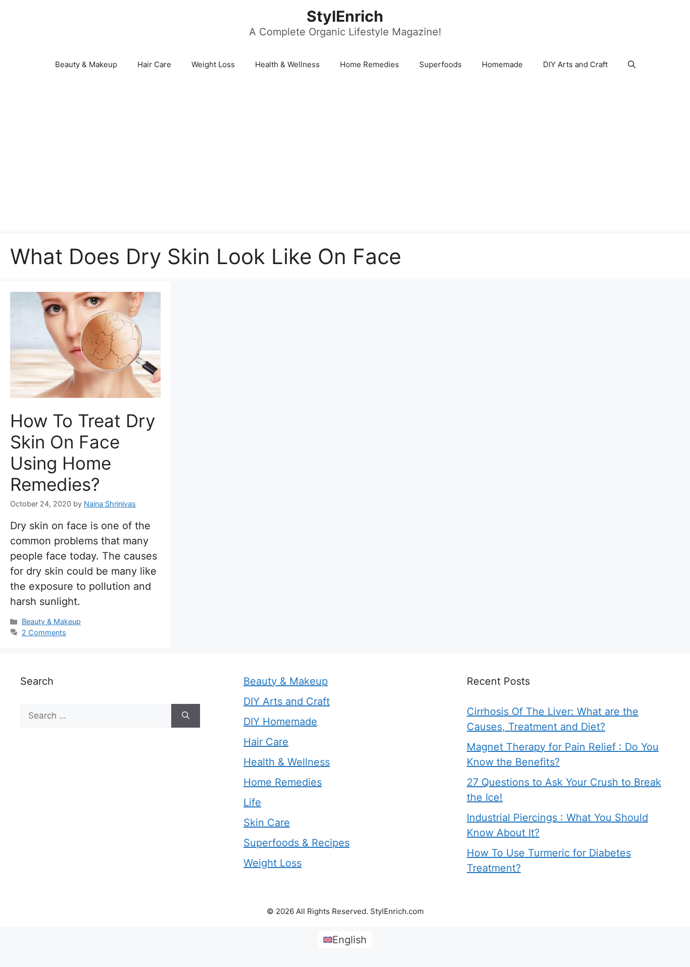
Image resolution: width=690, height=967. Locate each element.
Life (252, 802)
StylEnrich (345, 16)
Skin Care (266, 823)
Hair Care (154, 64)
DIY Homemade (280, 722)
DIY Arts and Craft (575, 64)
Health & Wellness (287, 64)
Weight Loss (213, 64)
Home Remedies (369, 64)
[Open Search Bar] (632, 64)
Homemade (502, 64)
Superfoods (440, 64)
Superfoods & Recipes (296, 843)
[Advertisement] (345, 155)
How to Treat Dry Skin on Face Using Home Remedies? (82, 452)
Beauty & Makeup (86, 64)
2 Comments (44, 632)
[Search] (185, 716)
